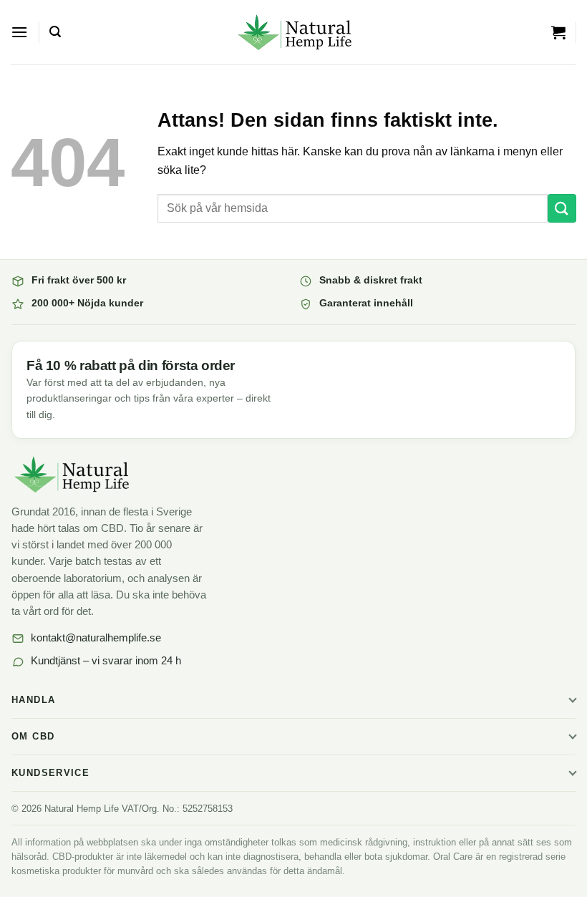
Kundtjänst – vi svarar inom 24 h (106, 660)
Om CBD (32, 737)
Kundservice (50, 773)
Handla (33, 700)
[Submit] (562, 208)
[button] (19, 31)
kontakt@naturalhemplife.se (96, 638)
